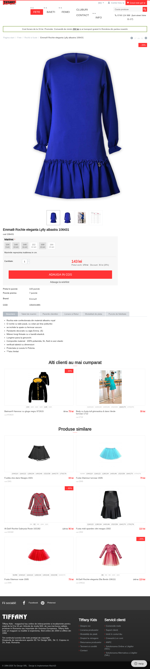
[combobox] (130, 9)
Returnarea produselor (90, 642)
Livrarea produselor (89, 630)
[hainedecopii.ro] (9, 2)
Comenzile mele (113, 626)
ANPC (108, 642)
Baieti (51, 11)
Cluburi (82, 9)
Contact (82, 15)
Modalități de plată (88, 634)
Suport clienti (112, 630)
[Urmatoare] (146, 38)
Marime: (9, 239)
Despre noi (85, 626)
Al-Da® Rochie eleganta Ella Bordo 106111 (96, 579)
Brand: (6, 298)
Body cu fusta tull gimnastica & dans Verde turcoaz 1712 (95, 412)
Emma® (33, 299)
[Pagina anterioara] (132, 38)
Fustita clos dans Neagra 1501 (18, 478)
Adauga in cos (60, 274)
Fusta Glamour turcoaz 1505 (89, 478)
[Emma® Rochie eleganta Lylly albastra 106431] (75, 126)
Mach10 (52, 665)
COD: (5, 305)
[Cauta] (145, 9)
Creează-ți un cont (114, 638)
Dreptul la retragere (89, 638)
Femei (66, 11)
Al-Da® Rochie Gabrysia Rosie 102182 (22, 528)
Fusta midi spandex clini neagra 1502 (93, 528)
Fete (36, 11)
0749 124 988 (123, 15)
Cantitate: (8, 261)
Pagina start (8, 37)
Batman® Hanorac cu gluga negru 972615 (24, 411)
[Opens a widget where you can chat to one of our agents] (139, 664)
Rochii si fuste (30, 37)
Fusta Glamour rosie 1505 (16, 579)
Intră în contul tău (114, 634)
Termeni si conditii (88, 646)
